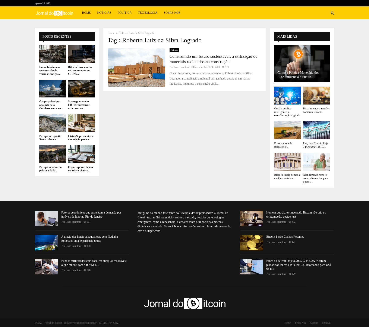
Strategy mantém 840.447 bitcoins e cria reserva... (79, 105)
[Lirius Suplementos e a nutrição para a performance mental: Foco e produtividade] (81, 123)
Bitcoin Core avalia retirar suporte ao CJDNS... (80, 70)
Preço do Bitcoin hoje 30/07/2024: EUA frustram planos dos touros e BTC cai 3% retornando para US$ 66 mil (298, 264)
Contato (314, 322)
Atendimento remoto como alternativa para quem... (315, 178)
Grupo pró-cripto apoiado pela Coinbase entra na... (51, 105)
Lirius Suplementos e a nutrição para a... (80, 137)
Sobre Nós (172, 12)
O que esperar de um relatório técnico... (80, 168)
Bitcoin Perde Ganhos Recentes (285, 236)
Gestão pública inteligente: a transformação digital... (287, 112)
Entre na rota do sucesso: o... (283, 145)
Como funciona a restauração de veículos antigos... (49, 70)
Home (86, 12)
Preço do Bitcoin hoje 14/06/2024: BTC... (315, 145)
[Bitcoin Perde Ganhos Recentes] (251, 242)
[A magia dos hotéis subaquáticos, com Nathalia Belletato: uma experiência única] (46, 242)
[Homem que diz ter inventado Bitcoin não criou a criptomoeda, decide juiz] (251, 218)
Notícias (104, 12)
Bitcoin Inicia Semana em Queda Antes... (287, 176)
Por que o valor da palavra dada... (50, 168)
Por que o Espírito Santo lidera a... (50, 137)
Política (125, 12)
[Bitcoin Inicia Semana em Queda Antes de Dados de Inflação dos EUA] (287, 162)
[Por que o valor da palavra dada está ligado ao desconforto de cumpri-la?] (52, 154)
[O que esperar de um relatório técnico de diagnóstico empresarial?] (81, 154)
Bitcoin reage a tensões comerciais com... (316, 110)
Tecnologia (147, 12)
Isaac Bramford (181, 67)
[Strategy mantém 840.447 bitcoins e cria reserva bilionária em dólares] (81, 88)
